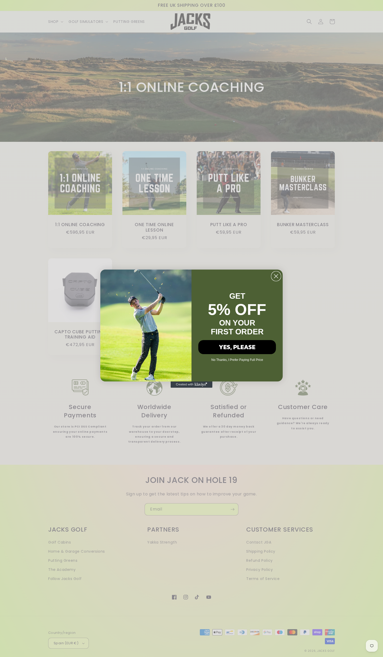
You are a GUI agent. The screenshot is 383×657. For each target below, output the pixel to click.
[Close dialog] (276, 276)
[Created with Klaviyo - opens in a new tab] (191, 384)
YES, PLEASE (237, 347)
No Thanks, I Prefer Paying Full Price (237, 360)
